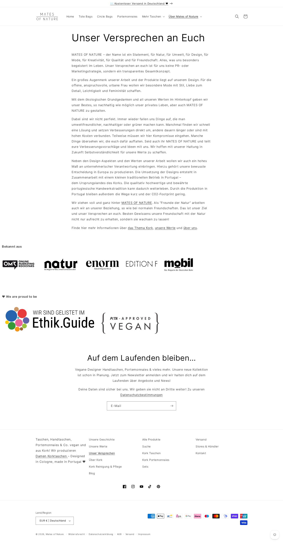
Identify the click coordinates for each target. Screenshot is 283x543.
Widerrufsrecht (76, 534)
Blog (92, 473)
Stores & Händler (207, 446)
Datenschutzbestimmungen (141, 395)
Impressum (144, 534)
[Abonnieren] (171, 405)
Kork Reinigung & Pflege (105, 466)
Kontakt (201, 453)
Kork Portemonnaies (155, 459)
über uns (190, 228)
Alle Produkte (151, 439)
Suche (146, 446)
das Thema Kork (140, 228)
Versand (201, 439)
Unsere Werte (98, 446)
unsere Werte (165, 228)
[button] (153, 16)
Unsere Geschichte (102, 439)
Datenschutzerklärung (101, 534)
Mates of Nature (55, 534)
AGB (119, 534)
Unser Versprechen (102, 453)
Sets (145, 466)
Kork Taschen (151, 453)
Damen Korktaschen (52, 456)
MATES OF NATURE (136, 203)
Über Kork (95, 459)
